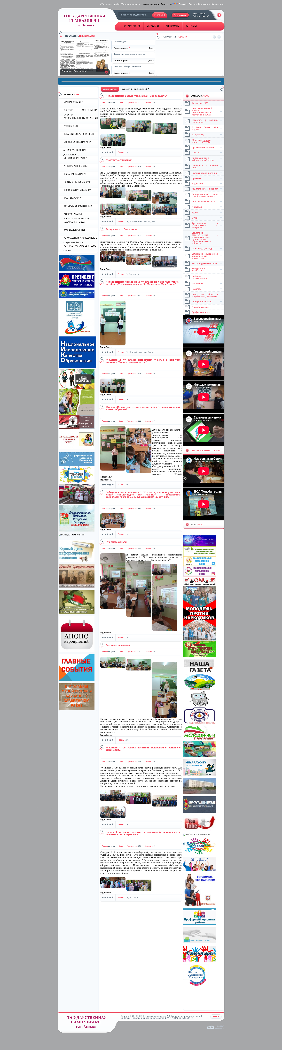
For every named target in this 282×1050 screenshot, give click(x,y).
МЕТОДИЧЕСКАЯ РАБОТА (75, 158)
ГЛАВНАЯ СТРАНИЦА (73, 102)
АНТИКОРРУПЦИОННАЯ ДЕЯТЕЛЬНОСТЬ (74, 152)
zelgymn (111, 102)
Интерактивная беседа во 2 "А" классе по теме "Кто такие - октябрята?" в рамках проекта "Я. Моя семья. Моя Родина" (143, 283)
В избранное (218, 4)
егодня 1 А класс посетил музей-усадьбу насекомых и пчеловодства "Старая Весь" (143, 833)
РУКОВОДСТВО (70, 126)
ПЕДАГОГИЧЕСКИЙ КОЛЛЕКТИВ (78, 134)
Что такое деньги (116, 541)
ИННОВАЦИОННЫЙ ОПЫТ (76, 166)
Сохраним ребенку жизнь (106, 72)
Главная (193, 4)
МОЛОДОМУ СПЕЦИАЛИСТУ (77, 142)
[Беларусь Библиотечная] (72, 534)
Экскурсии (134, 274)
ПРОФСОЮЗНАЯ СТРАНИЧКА (77, 190)
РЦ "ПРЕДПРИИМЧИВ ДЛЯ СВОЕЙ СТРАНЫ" (80, 247)
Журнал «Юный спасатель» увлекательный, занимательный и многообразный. (143, 408)
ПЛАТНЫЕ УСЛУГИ (72, 198)
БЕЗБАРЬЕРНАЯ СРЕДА (74, 222)
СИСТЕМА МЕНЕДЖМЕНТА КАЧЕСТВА (80, 112)
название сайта (85, 21)
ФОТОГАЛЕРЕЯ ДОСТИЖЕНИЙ (77, 206)
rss (219, 15)
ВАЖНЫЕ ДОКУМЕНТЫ (74, 229)
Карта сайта (204, 4)
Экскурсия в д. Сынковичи (122, 229)
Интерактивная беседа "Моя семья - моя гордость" (136, 95)
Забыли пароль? (201, 16)
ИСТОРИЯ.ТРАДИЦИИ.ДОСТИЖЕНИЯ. (80, 118)
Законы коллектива (118, 645)
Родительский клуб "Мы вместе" (183, 65)
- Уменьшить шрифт (130, 4)
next (219, 37)
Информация (173, 42)
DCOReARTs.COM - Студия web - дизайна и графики (215, 1027)
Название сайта (87, 1023)
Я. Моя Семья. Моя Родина (142, 221)
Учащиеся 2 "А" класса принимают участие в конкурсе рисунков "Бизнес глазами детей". (143, 361)
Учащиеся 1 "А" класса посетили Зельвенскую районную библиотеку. (143, 748)
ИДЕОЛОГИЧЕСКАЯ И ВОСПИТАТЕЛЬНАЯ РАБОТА (80, 216)
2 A (126, 152)
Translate (183, 4)
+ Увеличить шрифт (109, 4)
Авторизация (180, 15)
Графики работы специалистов (182, 54)
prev (214, 37)
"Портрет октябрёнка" (119, 159)
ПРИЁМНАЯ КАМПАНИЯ (74, 174)
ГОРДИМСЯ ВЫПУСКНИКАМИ (77, 182)
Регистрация (199, 13)
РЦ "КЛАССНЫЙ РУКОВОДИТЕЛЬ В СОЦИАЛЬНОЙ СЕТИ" (80, 239)
